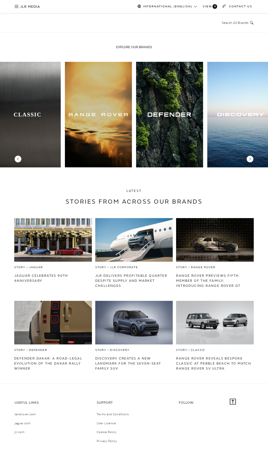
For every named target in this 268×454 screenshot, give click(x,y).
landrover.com (25, 414)
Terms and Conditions (113, 414)
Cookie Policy (107, 432)
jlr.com (19, 432)
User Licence (106, 423)
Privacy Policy (107, 441)
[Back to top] (233, 402)
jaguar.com (23, 423)
